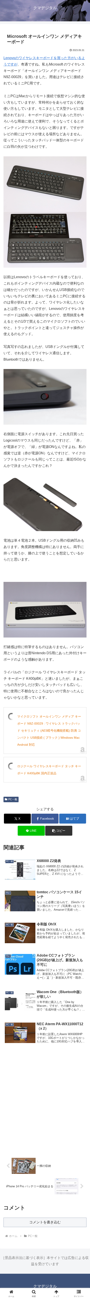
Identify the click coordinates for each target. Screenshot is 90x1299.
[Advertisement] (45, 1102)
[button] (81, 824)
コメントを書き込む (45, 1222)
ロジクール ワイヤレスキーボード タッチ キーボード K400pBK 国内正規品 (49, 769)
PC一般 (12, 799)
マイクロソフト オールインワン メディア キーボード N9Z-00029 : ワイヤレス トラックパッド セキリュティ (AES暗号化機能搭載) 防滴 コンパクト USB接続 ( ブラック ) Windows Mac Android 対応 (49, 730)
